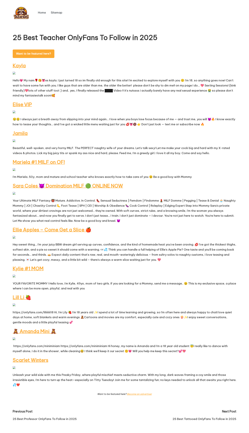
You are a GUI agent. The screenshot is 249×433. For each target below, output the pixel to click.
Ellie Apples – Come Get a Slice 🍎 (52, 230)
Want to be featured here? (33, 53)
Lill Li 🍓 (22, 297)
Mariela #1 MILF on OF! (39, 162)
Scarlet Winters (30, 360)
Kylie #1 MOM (28, 268)
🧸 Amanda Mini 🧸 (34, 331)
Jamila (20, 133)
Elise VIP (22, 104)
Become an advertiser (139, 394)
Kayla (19, 65)
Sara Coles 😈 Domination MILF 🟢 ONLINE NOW (68, 186)
